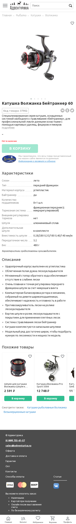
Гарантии (11, 461)
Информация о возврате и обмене (37, 161)
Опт (8, 466)
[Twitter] (72, 110)
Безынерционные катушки (20, 411)
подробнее (8, 127)
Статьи (57, 476)
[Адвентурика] (20, 5)
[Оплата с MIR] (34, 488)
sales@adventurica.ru (18, 445)
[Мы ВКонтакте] (56, 488)
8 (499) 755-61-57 (15, 440)
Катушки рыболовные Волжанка (47, 407)
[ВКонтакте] (63, 110)
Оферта (10, 450)
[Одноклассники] (67, 110)
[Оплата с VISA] (10, 488)
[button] (31, 98)
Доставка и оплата (16, 456)
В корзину (18, 398)
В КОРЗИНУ (20, 148)
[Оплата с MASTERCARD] (22, 488)
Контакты (11, 471)
